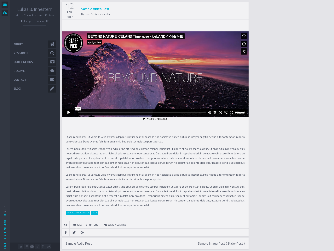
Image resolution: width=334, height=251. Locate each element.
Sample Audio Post (79, 243)
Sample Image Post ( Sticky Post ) (221, 243)
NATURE (70, 212)
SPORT (94, 212)
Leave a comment (118, 225)
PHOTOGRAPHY (82, 212)
